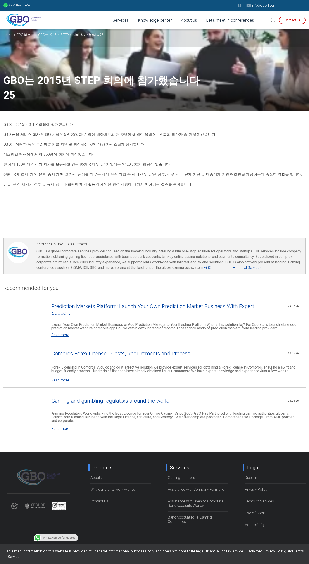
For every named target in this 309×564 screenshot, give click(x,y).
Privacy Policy (256, 489)
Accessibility (255, 525)
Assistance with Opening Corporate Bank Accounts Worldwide (195, 503)
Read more (60, 335)
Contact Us (99, 501)
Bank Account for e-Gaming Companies (190, 519)
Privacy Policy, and (278, 551)
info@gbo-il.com (264, 5)
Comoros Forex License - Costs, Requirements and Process (120, 353)
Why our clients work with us (112, 489)
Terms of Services (259, 501)
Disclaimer (253, 478)
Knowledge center (155, 20)
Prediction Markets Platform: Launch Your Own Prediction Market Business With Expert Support (152, 309)
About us (189, 20)
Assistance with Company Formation (197, 489)
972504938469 (20, 5)
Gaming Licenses (181, 478)
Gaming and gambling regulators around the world (110, 401)
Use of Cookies (257, 513)
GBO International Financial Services (232, 267)
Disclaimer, (254, 551)
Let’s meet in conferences (230, 20)
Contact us (292, 20)
